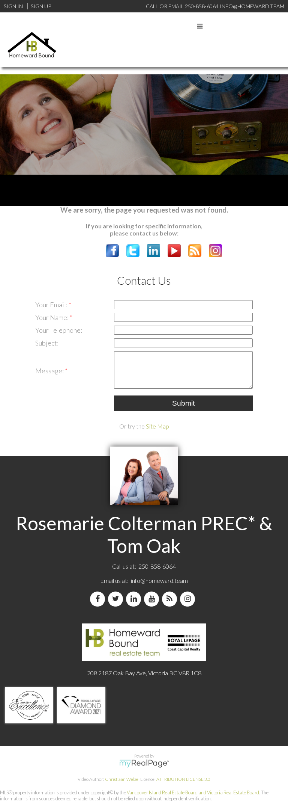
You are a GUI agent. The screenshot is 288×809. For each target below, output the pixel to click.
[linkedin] (135, 598)
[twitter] (117, 598)
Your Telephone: (58, 330)
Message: (50, 371)
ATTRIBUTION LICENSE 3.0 (183, 779)
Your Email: (52, 304)
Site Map (157, 426)
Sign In (13, 6)
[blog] (171, 598)
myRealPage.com (144, 763)
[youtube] (153, 598)
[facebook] (99, 598)
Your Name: (52, 317)
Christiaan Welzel (122, 779)
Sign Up (41, 6)
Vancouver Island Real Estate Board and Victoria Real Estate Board (193, 792)
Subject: (46, 343)
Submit (183, 403)
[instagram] (189, 598)
